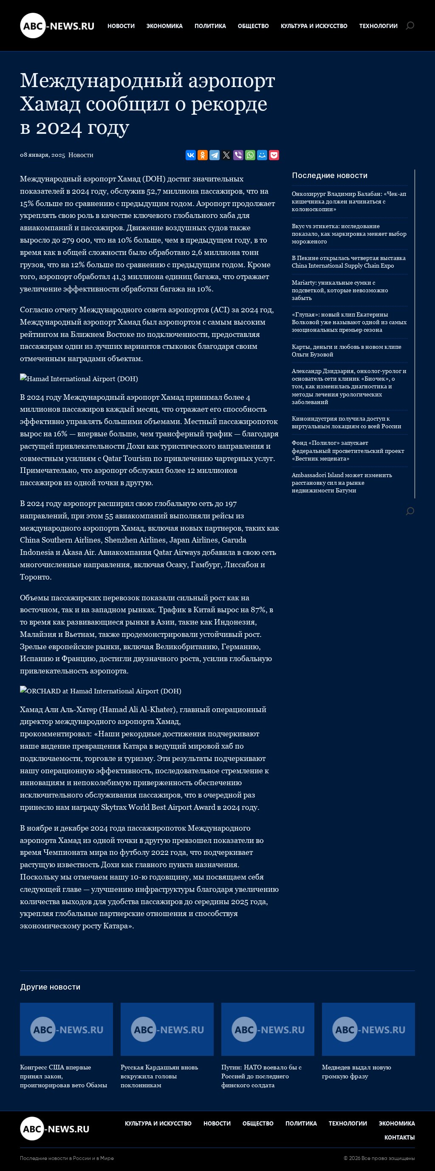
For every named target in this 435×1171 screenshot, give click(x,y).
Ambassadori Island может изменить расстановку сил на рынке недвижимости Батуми (342, 483)
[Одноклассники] (203, 155)
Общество (253, 25)
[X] (226, 155)
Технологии (378, 25)
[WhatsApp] (250, 155)
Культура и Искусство (314, 25)
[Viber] (238, 155)
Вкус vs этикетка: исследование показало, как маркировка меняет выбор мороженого (349, 234)
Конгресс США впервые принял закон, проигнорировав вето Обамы (63, 1076)
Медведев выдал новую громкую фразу (356, 1072)
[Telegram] (214, 155)
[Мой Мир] (262, 155)
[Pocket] (274, 155)
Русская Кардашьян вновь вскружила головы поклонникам (159, 1076)
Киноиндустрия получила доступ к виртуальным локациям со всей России (346, 422)
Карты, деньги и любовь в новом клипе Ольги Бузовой (346, 350)
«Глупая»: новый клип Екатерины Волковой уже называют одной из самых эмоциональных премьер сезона (349, 322)
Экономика (165, 25)
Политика (210, 25)
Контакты (399, 1137)
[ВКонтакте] (191, 155)
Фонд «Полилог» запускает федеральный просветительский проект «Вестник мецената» (348, 450)
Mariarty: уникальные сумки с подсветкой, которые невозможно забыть (340, 290)
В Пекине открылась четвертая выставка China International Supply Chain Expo (349, 262)
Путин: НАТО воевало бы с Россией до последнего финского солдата (261, 1076)
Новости (121, 25)
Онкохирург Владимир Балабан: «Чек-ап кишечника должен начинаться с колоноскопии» (349, 201)
